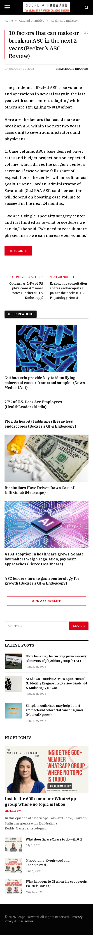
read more (18, 251)
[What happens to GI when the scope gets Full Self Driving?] (13, 886)
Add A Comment (46, 601)
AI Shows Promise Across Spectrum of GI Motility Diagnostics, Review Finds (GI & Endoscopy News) (56, 683)
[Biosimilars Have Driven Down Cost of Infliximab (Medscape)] (46, 458)
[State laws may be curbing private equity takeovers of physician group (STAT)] (13, 661)
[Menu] (7, 7)
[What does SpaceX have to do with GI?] (13, 844)
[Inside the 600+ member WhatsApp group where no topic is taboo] (46, 769)
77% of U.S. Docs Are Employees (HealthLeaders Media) (33, 404)
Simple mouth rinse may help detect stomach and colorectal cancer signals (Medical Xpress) (54, 710)
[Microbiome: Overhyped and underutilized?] (13, 865)
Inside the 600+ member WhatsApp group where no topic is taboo (40, 801)
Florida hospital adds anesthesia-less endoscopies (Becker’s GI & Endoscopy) (40, 423)
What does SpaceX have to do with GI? (54, 839)
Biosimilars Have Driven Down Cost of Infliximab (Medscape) (39, 490)
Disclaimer (25, 921)
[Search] (86, 7)
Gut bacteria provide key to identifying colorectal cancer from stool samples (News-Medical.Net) (45, 382)
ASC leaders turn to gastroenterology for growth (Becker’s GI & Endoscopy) (42, 581)
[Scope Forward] (46, 7)
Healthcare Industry (72, 68)
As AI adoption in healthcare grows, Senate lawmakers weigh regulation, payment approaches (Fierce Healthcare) (44, 559)
